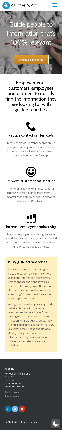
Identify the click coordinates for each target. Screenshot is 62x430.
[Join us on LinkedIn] (8, 409)
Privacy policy (12, 395)
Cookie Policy (12, 391)
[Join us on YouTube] (22, 409)
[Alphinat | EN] (21, 5)
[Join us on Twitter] (15, 409)
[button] (55, 423)
